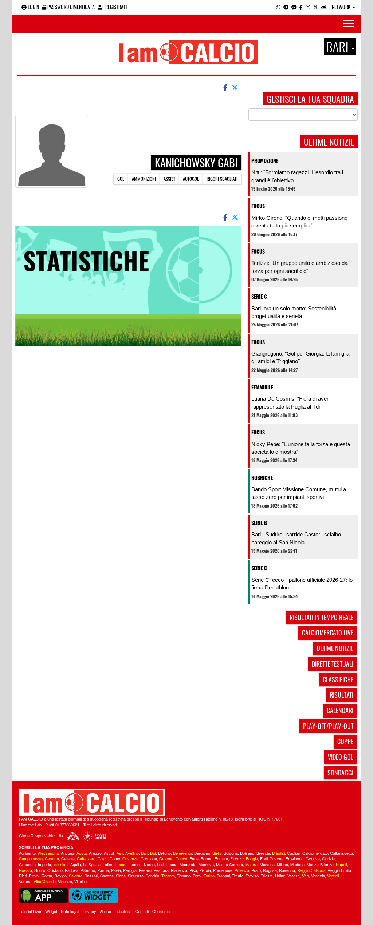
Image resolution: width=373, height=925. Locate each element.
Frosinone (294, 858)
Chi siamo (161, 911)
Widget (51, 911)
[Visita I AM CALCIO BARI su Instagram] (308, 7)
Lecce (120, 864)
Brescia (263, 853)
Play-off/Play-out (328, 726)
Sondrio (152, 875)
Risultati (341, 694)
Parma (103, 870)
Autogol (191, 178)
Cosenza (130, 858)
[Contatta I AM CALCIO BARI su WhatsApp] (278, 7)
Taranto (168, 875)
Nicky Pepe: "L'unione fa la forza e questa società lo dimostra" (300, 448)
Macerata (188, 864)
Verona (25, 881)
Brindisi (278, 853)
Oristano (55, 870)
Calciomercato (315, 853)
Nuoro (39, 870)
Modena (297, 864)
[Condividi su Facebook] (224, 87)
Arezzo (95, 853)
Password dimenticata (70, 7)
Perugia (130, 870)
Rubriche (262, 477)
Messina (267, 864)
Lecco (134, 864)
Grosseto (27, 864)
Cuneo (181, 858)
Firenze (237, 858)
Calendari (340, 710)
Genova (313, 858)
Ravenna (287, 870)
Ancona (67, 853)
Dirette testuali (332, 663)
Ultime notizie (335, 648)
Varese (293, 875)
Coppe (345, 741)
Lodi (160, 864)
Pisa (193, 870)
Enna (194, 858)
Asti (120, 853)
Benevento (182, 853)
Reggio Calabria (311, 870)
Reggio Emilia (339, 870)
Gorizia (328, 858)
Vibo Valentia (45, 881)
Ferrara (221, 858)
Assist (169, 178)
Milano (282, 864)
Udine (280, 875)
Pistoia (205, 870)
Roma (47, 875)
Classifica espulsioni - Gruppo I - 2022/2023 (157, 105)
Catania (68, 858)
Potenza (242, 870)
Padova (71, 870)
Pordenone (222, 870)
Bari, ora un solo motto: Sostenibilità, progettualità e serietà (294, 312)
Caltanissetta (341, 853)
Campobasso (31, 858)
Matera (251, 864)
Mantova (206, 864)
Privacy (89, 911)
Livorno (148, 864)
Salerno (75, 875)
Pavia (116, 870)
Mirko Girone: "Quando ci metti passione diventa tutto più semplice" (299, 222)
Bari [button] (338, 46)
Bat (153, 853)
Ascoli (109, 853)
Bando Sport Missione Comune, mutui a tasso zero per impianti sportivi (298, 493)
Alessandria (48, 853)
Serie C (259, 296)
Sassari (91, 875)
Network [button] (342, 7)
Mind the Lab (30, 824)
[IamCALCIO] (186, 802)
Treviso (252, 875)
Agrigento (27, 853)
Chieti (102, 858)
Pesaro (145, 870)
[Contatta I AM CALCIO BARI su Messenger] (294, 7)
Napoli (341, 864)
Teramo (184, 875)
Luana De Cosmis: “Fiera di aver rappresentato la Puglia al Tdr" (290, 402)
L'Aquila (74, 864)
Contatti (142, 911)
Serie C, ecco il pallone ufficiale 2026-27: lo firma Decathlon (302, 584)
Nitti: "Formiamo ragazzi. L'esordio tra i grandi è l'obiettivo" (297, 176)
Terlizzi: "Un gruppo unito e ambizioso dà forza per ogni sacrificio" (299, 267)
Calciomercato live (327, 632)
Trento (237, 875)
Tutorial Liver (30, 911)
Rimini (34, 875)
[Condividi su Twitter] (235, 87)
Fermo (206, 858)
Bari (144, 853)
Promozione (264, 160)
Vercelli (333, 875)
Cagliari (293, 853)
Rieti (23, 875)
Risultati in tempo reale (321, 617)
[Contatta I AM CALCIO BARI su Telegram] (285, 7)
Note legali (70, 911)
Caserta (52, 858)
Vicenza (65, 881)
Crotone (166, 858)
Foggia (252, 858)
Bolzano (247, 853)
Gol (120, 178)
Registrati (115, 7)
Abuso (105, 911)
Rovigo (60, 875)
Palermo (88, 870)
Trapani (223, 875)
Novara (25, 870)
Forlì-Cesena (271, 858)
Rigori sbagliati (222, 178)
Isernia (59, 864)
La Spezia (92, 864)
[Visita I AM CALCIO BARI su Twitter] (315, 7)
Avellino (132, 853)
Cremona (149, 858)
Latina (108, 864)
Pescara (161, 870)
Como (115, 858)
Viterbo (80, 881)
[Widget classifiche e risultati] (93, 895)
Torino (209, 875)
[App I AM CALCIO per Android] (324, 7)
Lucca (171, 864)
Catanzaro (86, 858)
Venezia (318, 875)
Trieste (267, 875)
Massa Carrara (229, 864)
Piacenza (179, 870)
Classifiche (338, 679)
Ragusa (270, 870)
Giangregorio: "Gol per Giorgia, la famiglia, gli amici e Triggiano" (301, 357)
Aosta (81, 853)
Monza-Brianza (320, 864)
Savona (107, 875)
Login (33, 7)
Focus (258, 206)
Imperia (44, 864)
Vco (305, 875)
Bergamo (202, 853)
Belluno (164, 853)
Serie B (259, 523)
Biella (216, 853)
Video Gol (340, 757)
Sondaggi (340, 772)
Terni (197, 875)
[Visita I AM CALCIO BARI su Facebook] (301, 7)
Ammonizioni (144, 178)
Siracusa (136, 875)
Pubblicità (123, 911)
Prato (256, 870)
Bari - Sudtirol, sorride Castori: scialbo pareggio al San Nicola (296, 538)
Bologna (231, 853)
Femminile (262, 387)
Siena (121, 875)
